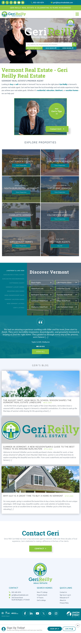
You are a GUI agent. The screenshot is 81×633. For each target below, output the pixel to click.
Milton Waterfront (63, 301)
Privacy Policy (64, 603)
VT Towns (40, 597)
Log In (68, 629)
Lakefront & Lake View (15, 270)
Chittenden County (16, 283)
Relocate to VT (64, 597)
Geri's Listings (18, 307)
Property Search (42, 595)
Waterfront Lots (37, 289)
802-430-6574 (38, 2)
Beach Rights (36, 282)
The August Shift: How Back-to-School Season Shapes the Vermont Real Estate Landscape (37, 401)
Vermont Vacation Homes (14, 299)
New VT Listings (42, 592)
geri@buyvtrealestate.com (63, 2)
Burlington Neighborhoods (13, 279)
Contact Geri (55, 129)
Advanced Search (33, 48)
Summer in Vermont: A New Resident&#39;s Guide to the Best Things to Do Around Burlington (39, 448)
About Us (63, 600)
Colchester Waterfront (39, 301)
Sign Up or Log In (65, 595)
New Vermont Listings (15, 303)
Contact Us (63, 592)
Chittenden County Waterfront (63, 289)
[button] (74, 44)
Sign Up (53, 629)
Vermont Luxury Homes (15, 287)
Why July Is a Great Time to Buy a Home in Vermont (38, 496)
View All (40, 352)
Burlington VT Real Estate (14, 274)
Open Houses (67, 48)
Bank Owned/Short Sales (14, 295)
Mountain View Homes (15, 291)
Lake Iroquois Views (63, 282)
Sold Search (50, 48)
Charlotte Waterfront (64, 295)
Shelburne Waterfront (39, 307)
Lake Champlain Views (64, 307)
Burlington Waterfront (39, 295)
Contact (39, 549)
